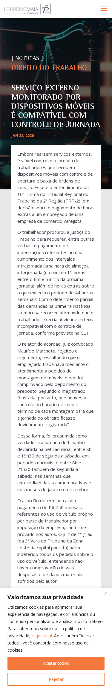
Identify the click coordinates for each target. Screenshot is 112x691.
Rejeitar (56, 679)
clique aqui (42, 636)
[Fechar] (105, 593)
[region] (56, 639)
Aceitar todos (56, 663)
